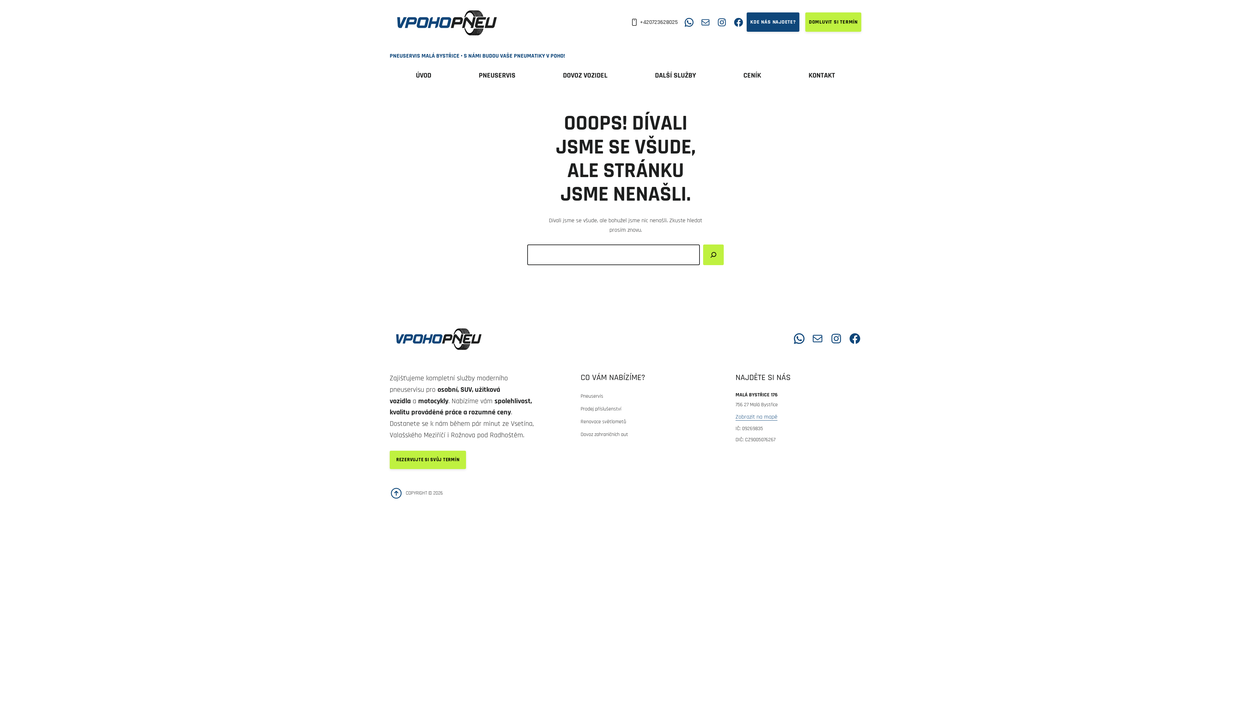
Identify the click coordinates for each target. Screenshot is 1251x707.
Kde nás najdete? (773, 22)
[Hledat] (713, 255)
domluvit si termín (833, 22)
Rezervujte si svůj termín (427, 460)
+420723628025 (659, 22)
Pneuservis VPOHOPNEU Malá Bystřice (560, 338)
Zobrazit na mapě (756, 417)
